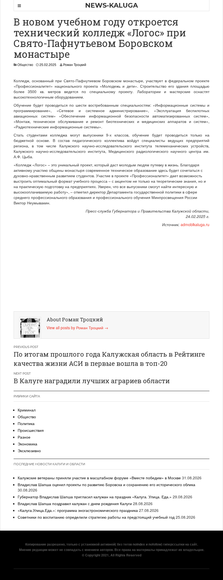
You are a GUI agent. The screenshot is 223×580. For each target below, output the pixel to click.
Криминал (27, 410)
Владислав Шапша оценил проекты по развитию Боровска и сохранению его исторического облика (106, 484)
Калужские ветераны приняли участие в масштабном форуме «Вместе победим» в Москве (99, 477)
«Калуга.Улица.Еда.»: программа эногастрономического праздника (78, 510)
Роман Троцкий (74, 64)
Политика (26, 423)
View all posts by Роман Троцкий (77, 327)
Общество (25, 64)
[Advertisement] (113, 268)
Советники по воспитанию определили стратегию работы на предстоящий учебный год (96, 517)
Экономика (27, 443)
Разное (24, 437)
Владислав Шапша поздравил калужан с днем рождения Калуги (75, 503)
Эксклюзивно (29, 450)
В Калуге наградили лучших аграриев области (92, 380)
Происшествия (31, 430)
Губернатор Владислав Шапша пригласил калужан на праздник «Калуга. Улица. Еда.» (95, 496)
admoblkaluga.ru (195, 224)
